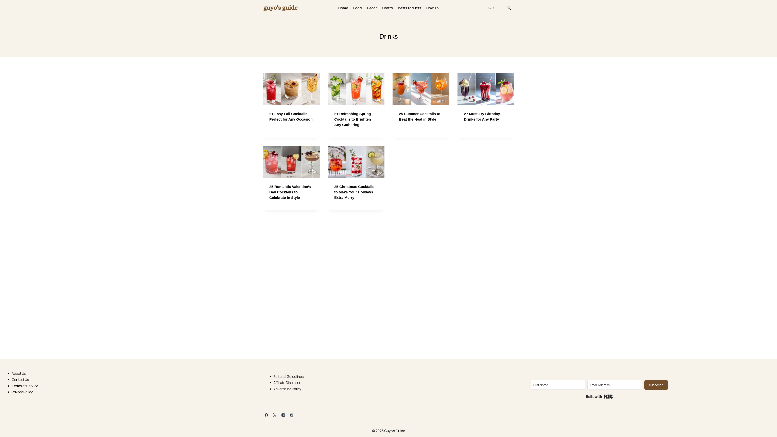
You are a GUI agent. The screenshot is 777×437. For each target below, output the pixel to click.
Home (343, 8)
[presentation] (291, 89)
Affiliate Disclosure (288, 382)
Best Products (409, 8)
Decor (372, 8)
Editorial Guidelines (289, 376)
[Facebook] (266, 415)
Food (357, 8)
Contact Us (20, 379)
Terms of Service (25, 386)
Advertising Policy (287, 389)
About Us (19, 373)
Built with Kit (599, 396)
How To (432, 8)
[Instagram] (283, 415)
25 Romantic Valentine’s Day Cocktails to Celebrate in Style (290, 192)
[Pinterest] (291, 415)
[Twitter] (274, 415)
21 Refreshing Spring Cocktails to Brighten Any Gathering (352, 119)
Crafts (387, 8)
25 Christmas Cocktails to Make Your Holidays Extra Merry (354, 192)
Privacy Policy (22, 392)
